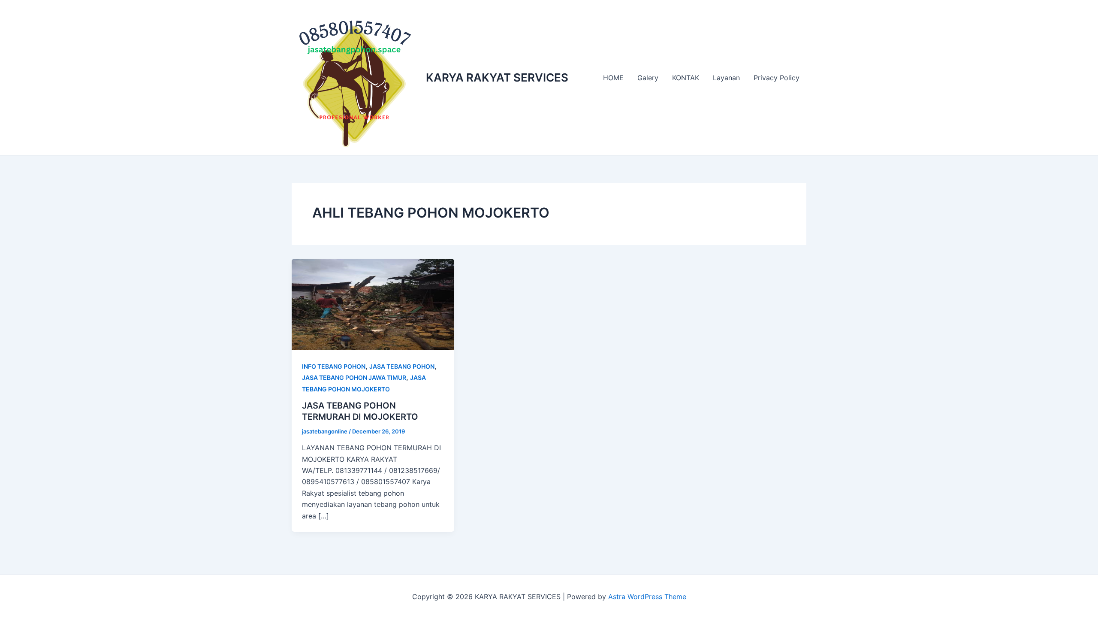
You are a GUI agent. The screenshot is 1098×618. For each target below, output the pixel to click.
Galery (647, 77)
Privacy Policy (776, 77)
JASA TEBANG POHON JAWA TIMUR (354, 377)
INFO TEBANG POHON (333, 366)
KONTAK (685, 77)
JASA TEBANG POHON (401, 366)
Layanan (726, 77)
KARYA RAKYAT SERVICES (497, 77)
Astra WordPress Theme (647, 596)
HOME (613, 77)
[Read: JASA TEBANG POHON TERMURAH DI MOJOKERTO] (373, 304)
